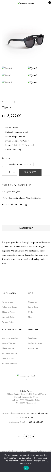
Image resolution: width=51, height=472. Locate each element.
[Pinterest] (26, 204)
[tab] (26, 228)
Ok (26, 468)
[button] (47, 4)
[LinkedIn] (21, 204)
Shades (11, 198)
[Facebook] (12, 204)
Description (26, 228)
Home (4, 102)
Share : (5, 204)
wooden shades (33, 198)
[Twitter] (16, 204)
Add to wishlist (46, 172)
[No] (47, 461)
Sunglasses (15, 102)
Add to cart (30, 172)
